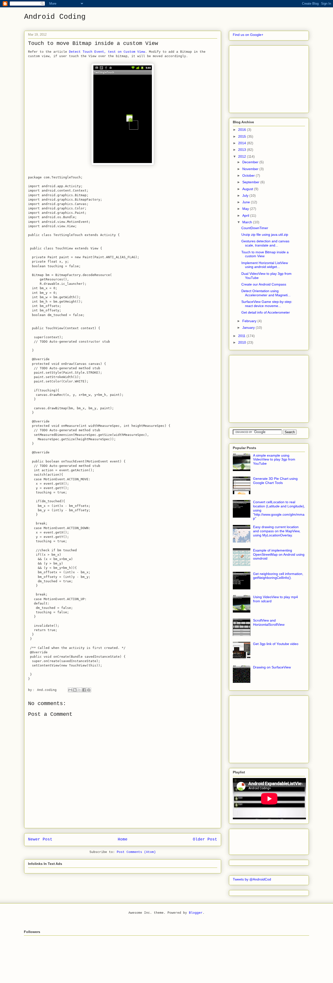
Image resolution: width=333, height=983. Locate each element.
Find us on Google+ (248, 35)
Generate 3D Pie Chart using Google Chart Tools (275, 481)
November (250, 169)
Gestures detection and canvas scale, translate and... (265, 243)
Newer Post (40, 839)
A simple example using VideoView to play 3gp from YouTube (274, 459)
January (249, 327)
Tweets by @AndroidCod (252, 879)
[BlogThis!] (74, 689)
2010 (242, 342)
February (249, 321)
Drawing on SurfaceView (272, 667)
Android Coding (55, 17)
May (246, 209)
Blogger (196, 913)
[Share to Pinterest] (88, 689)
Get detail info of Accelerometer (265, 312)
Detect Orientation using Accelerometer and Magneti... (266, 293)
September (251, 182)
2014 (242, 143)
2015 (242, 136)
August (248, 189)
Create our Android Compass (263, 284)
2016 (242, 130)
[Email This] (70, 689)
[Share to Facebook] (84, 689)
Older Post (205, 839)
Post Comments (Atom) (136, 852)
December (250, 162)
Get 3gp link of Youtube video (275, 644)
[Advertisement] (269, 77)
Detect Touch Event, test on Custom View (107, 52)
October (249, 175)
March (247, 222)
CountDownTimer (254, 228)
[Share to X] (79, 689)
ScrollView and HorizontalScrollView (268, 622)
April (246, 215)
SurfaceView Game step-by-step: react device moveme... (266, 304)
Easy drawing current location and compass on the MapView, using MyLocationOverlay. (276, 531)
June (246, 202)
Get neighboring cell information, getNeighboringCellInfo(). (278, 576)
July (245, 195)
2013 (242, 150)
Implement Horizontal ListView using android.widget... (264, 265)
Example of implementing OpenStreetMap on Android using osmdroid (278, 554)
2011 (242, 336)
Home (122, 839)
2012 (242, 156)
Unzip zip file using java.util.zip (264, 234)
